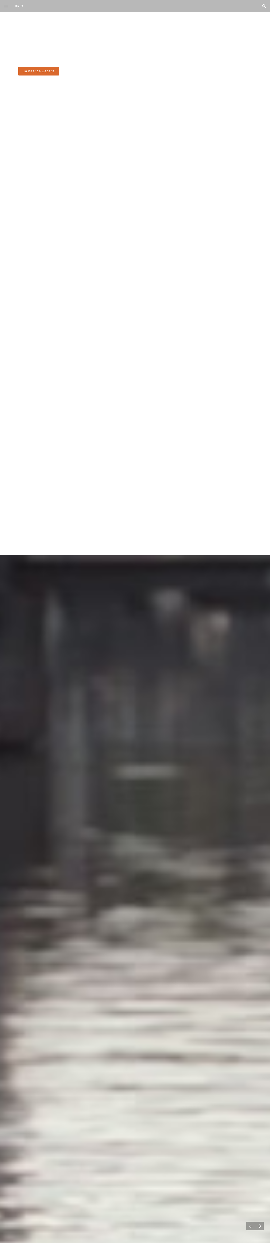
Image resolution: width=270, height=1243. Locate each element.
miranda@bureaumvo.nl (32, 534)
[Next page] (259, 1226)
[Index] (6, 6)
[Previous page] (250, 1226)
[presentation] (135, 94)
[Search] (264, 6)
